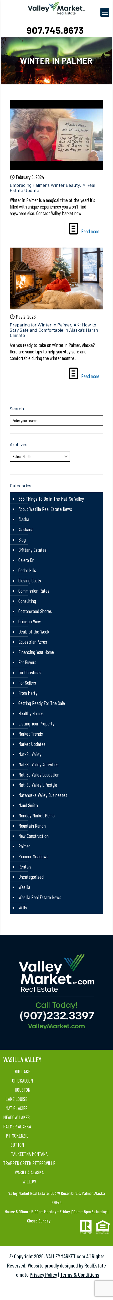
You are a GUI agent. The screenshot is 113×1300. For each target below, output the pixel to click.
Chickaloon (22, 1081)
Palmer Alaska (17, 1126)
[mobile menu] (104, 12)
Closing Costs (29, 580)
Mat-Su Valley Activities (38, 764)
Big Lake (22, 1071)
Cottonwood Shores (35, 611)
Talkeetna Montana (29, 1154)
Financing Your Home (36, 652)
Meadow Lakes (16, 1117)
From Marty (27, 693)
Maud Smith (28, 805)
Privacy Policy (43, 1274)
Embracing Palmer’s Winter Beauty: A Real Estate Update (52, 187)
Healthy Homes (31, 713)
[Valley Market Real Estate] (56, 7)
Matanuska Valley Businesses (42, 795)
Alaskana (25, 529)
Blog (22, 540)
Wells (22, 907)
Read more (90, 231)
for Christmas (29, 672)
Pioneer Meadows (33, 856)
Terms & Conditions (79, 1274)
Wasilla (24, 887)
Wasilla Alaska (29, 1172)
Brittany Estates (32, 550)
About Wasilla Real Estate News (45, 509)
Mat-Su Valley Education (38, 775)
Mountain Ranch (32, 826)
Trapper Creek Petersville (29, 1163)
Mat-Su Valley (29, 754)
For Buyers (27, 662)
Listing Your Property (36, 723)
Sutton (17, 1145)
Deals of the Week (33, 632)
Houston (22, 1090)
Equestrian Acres (32, 642)
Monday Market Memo (36, 815)
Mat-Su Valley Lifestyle (37, 785)
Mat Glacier (17, 1108)
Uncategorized (31, 877)
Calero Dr (26, 560)
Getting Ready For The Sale (41, 703)
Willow (29, 1181)
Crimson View (29, 621)
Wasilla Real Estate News (39, 897)
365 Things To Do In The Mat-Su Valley (51, 499)
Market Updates (31, 744)
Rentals (24, 867)
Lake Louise (16, 1099)
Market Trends (30, 734)
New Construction (33, 836)
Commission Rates (33, 591)
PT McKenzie (17, 1136)
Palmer (24, 846)
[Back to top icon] (102, 1289)
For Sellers (27, 683)
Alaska (23, 519)
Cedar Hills (27, 570)
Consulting (27, 601)
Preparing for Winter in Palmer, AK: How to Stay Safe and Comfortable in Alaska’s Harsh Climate (54, 330)
